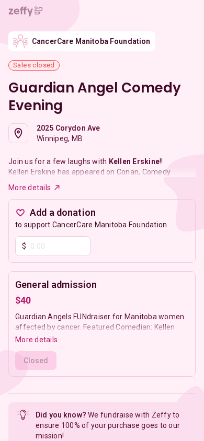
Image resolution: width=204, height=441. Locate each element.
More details (29, 187)
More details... (39, 339)
